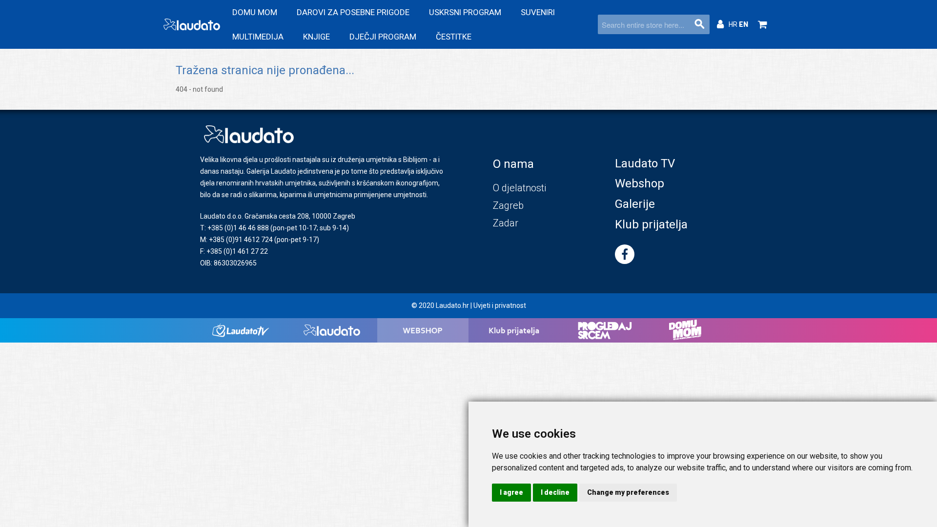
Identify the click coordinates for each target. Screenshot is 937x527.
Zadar (505, 223)
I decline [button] (555, 492)
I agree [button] (511, 492)
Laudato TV (645, 163)
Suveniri (538, 12)
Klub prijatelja (651, 224)
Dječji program (382, 36)
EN (743, 24)
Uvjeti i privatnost (499, 305)
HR (734, 24)
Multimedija (258, 36)
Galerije (635, 204)
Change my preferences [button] (628, 492)
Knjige (316, 36)
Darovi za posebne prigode (353, 12)
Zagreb (508, 205)
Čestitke (453, 36)
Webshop (639, 183)
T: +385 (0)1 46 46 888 (234, 228)
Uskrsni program (465, 12)
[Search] (700, 24)
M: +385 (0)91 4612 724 (236, 239)
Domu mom (254, 12)
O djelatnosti (519, 188)
